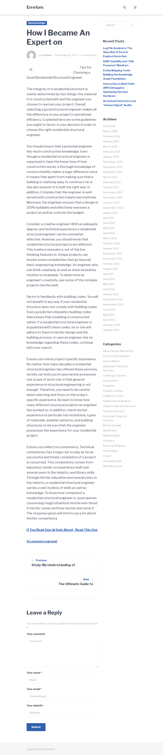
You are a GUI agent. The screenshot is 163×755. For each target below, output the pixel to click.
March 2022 (110, 238)
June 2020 (109, 309)
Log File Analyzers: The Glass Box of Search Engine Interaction (117, 52)
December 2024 (113, 161)
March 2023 (110, 177)
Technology (110, 450)
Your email (34, 689)
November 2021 (112, 258)
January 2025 (111, 156)
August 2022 (110, 212)
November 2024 (113, 166)
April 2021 (109, 289)
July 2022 (108, 217)
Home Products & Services (119, 406)
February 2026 (111, 136)
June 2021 (109, 279)
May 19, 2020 (70, 55)
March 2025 (110, 146)
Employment (110, 380)
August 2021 (110, 268)
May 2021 (108, 284)
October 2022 (111, 202)
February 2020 (111, 324)
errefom (46, 55)
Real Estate (110, 430)
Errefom (35, 7)
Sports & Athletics (114, 445)
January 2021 (111, 294)
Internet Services (114, 411)
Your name (34, 672)
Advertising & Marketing (118, 351)
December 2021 (112, 253)
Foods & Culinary (113, 390)
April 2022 (109, 233)
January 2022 (111, 248)
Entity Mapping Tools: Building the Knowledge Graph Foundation (117, 74)
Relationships (36, 23)
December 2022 (112, 192)
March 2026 (110, 131)
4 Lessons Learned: (42, 541)
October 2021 (111, 263)
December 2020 (112, 299)
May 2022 (108, 228)
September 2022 (113, 207)
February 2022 (111, 243)
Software (108, 440)
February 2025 (111, 151)
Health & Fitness (113, 395)
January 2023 (111, 187)
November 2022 (113, 197)
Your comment (36, 634)
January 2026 (111, 141)
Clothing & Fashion (114, 375)
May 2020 (109, 314)
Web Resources (112, 466)
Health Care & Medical (116, 401)
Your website (35, 705)
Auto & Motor (111, 361)
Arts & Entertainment (116, 356)
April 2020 (109, 319)
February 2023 (111, 182)
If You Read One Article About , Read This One (62, 530)
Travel (107, 456)
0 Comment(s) (88, 55)
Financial (108, 385)
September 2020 (113, 304)
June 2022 (109, 223)
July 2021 (108, 274)
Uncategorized (112, 461)
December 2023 (112, 172)
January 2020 (111, 330)
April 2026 (109, 126)
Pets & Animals (112, 425)
